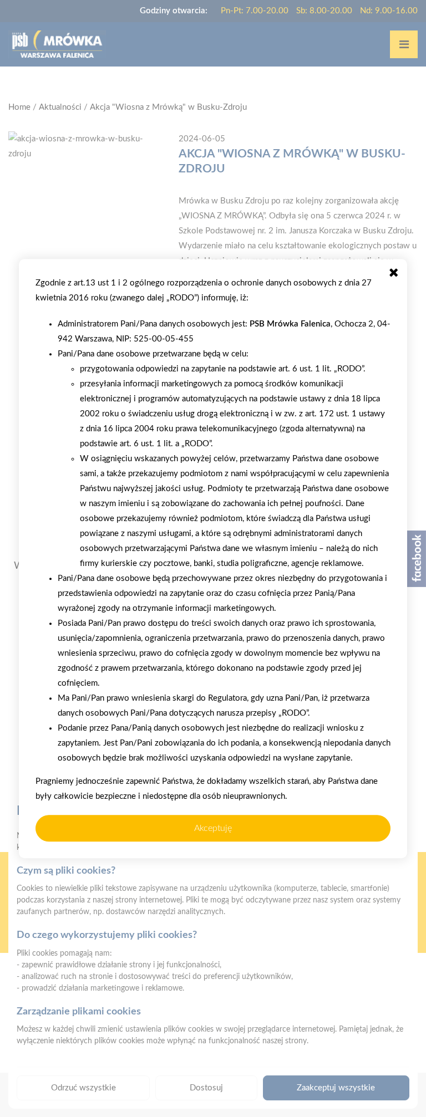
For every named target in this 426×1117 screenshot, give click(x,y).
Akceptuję (213, 828)
